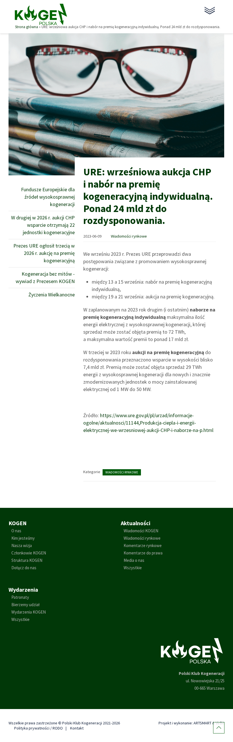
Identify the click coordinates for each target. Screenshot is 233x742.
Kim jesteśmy (23, 538)
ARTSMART (202, 723)
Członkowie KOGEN (28, 553)
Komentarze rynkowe (143, 545)
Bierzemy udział (25, 604)
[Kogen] (41, 14)
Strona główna (26, 26)
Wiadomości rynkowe (129, 236)
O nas (16, 530)
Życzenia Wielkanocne (51, 294)
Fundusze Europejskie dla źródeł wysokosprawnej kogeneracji (48, 196)
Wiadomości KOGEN (141, 530)
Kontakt (77, 728)
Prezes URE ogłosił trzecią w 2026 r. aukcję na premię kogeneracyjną (44, 253)
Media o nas (134, 560)
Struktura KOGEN (26, 560)
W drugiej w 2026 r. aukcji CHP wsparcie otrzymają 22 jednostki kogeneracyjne (43, 225)
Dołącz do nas (23, 567)
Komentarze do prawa (143, 553)
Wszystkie (133, 567)
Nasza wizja (21, 545)
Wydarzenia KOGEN (28, 612)
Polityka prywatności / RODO (38, 728)
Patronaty (20, 597)
